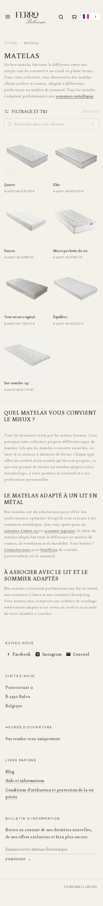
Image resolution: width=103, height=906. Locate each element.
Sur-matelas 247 (16, 383)
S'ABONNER (16, 859)
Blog (9, 771)
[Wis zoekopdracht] (93, 124)
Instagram (52, 654)
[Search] (61, 17)
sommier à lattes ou (21, 530)
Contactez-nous (17, 549)
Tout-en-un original (19, 317)
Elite (56, 184)
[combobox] (90, 17)
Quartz (9, 184)
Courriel (81, 654)
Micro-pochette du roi (70, 250)
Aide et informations (24, 780)
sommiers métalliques (75, 96)
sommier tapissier (59, 530)
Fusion (9, 250)
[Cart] (74, 17)
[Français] (90, 17)
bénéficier (49, 549)
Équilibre (60, 317)
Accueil (11, 43)
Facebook (22, 654)
